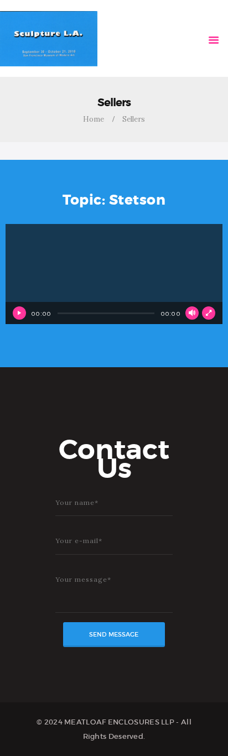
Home (93, 119)
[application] (114, 274)
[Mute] (192, 313)
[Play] (19, 313)
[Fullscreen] (208, 313)
